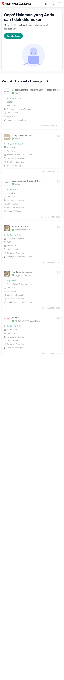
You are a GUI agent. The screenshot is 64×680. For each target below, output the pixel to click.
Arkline (18, 184)
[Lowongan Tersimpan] (46, 4)
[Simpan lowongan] (58, 90)
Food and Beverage (22, 272)
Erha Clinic (19, 93)
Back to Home (13, 36)
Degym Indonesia (22, 230)
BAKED (18, 139)
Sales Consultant (21, 226)
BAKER (15, 317)
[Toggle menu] (60, 3)
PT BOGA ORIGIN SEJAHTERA (27, 321)
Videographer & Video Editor (27, 181)
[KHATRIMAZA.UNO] (16, 3)
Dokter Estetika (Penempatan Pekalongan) (34, 89)
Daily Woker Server (22, 135)
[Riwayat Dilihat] (53, 4)
